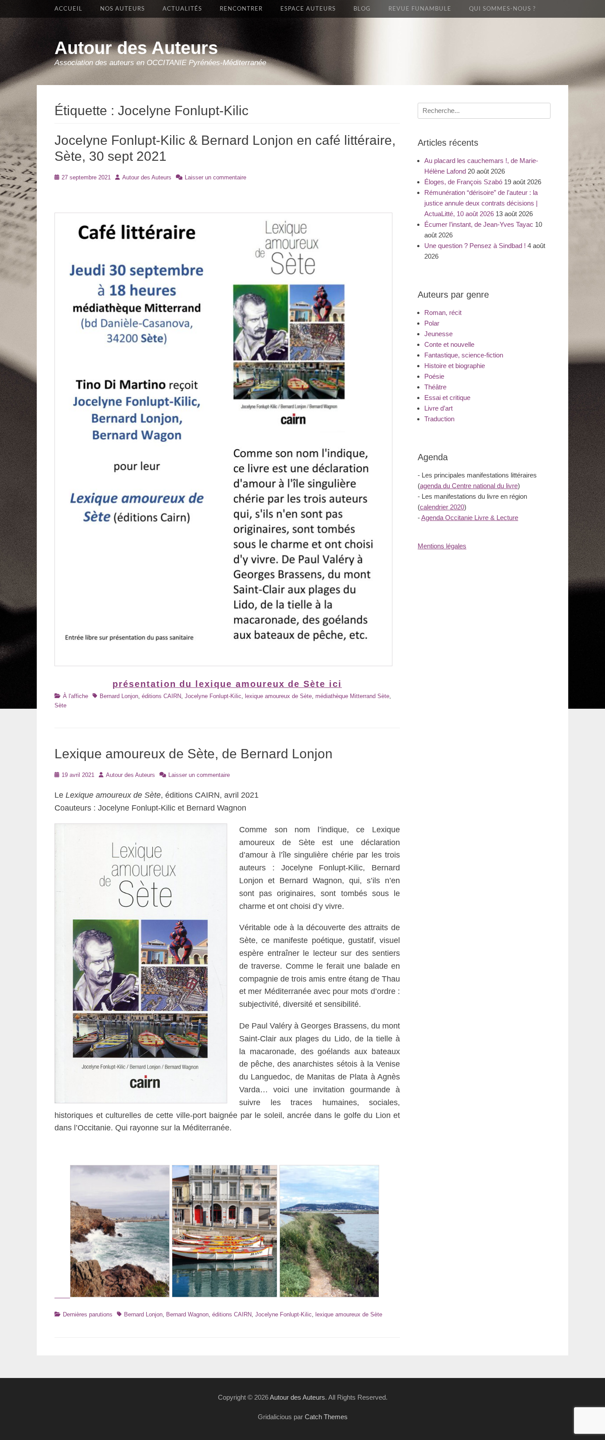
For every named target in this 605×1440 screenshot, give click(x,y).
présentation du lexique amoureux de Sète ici (227, 684)
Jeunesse (438, 334)
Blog (362, 9)
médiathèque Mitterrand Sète (352, 696)
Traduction (439, 419)
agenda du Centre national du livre (469, 485)
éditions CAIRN (161, 696)
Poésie (434, 376)
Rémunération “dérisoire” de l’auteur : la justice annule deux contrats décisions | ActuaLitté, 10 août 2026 (481, 203)
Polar (431, 323)
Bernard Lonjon (119, 696)
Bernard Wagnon (187, 1314)
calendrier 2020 (442, 507)
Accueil (68, 9)
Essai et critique (447, 397)
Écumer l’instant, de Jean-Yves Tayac (478, 224)
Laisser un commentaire (215, 177)
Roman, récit (443, 312)
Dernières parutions (87, 1314)
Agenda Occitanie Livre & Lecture (469, 517)
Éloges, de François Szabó (463, 182)
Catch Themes (326, 1417)
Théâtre (435, 387)
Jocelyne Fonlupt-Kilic (213, 696)
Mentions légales (442, 546)
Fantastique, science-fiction (463, 355)
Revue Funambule (419, 9)
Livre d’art (438, 408)
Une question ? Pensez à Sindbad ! (475, 245)
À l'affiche (75, 696)
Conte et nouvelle (449, 344)
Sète (60, 705)
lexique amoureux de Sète (278, 696)
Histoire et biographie (454, 365)
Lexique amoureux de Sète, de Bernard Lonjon (193, 753)
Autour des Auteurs (136, 48)
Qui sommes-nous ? (502, 9)
